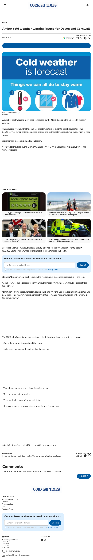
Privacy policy (7, 504)
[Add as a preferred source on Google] (68, 37)
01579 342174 (14, 551)
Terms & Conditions (10, 499)
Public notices (7, 509)
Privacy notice (53, 269)
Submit (82, 265)
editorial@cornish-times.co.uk (18, 555)
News (4, 23)
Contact (5, 502)
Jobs (3, 506)
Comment (83, 476)
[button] (5, 5)
